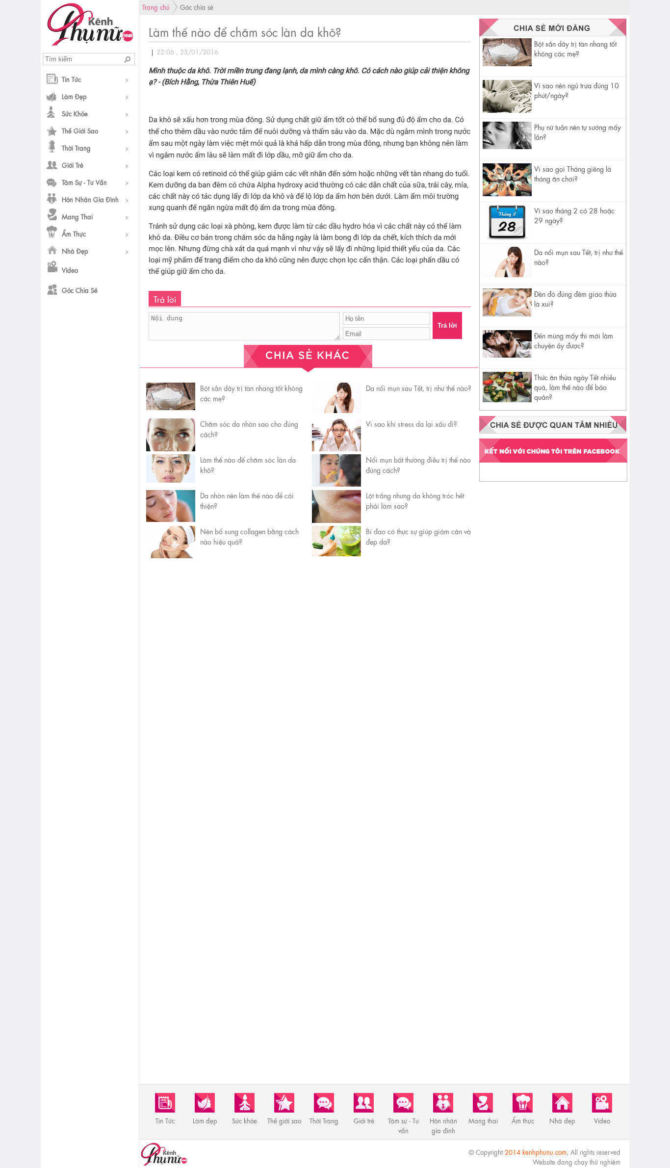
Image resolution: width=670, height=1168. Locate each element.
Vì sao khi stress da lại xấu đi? (411, 423)
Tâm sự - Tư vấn (84, 182)
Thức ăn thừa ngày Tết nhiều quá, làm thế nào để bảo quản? (575, 386)
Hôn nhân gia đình (90, 199)
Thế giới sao (80, 130)
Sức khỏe (75, 113)
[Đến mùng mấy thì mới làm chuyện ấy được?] (507, 354)
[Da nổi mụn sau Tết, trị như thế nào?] (507, 274)
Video (70, 269)
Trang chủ (156, 6)
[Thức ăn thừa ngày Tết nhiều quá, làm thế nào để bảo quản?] (507, 399)
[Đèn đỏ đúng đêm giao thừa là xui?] (507, 313)
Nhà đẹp (75, 250)
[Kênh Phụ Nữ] (90, 42)
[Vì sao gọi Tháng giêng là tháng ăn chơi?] (507, 193)
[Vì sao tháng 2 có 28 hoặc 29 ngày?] (507, 239)
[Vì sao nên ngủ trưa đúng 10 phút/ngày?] (507, 109)
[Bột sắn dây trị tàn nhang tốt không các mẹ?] (507, 63)
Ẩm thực (74, 233)
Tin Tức (71, 79)
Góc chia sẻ (80, 290)
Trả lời (447, 325)
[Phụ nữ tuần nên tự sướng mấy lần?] (507, 146)
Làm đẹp (74, 96)
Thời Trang (76, 147)
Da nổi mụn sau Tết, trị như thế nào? (418, 387)
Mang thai (77, 216)
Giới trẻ (72, 164)
